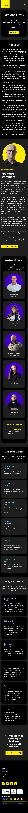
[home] (5, 4)
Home (3, 765)
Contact (3, 779)
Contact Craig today (8, 246)
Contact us (13, 32)
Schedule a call (13, 753)
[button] (25, 4)
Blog (3, 776)
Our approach (5, 771)
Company (4, 774)
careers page (17, 429)
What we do (4, 768)
